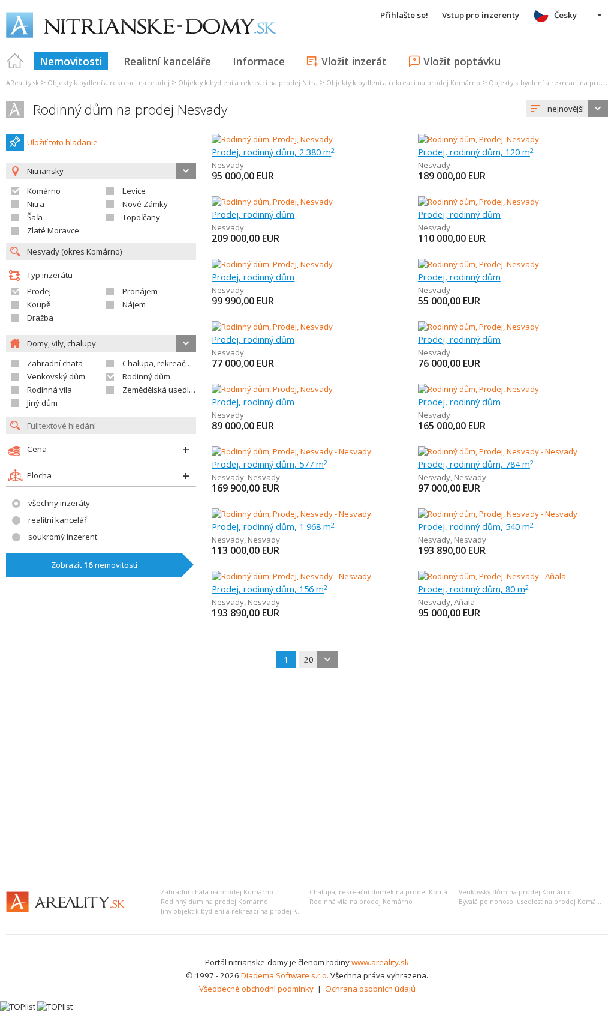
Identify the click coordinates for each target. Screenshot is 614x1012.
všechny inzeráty (59, 503)
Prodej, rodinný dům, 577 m (269, 464)
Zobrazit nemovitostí (94, 564)
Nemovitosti (71, 61)
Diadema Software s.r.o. (285, 975)
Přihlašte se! (404, 15)
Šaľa (35, 217)
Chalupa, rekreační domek (170, 363)
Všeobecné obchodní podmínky (256, 988)
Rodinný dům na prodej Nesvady (130, 109)
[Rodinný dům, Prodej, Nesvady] (272, 139)
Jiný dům (42, 402)
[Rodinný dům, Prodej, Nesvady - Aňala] (492, 576)
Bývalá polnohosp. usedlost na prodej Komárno (533, 901)
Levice (134, 190)
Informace (259, 61)
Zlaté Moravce (53, 230)
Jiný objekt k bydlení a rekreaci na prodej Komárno (242, 911)
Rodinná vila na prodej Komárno (361, 901)
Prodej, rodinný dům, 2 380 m (273, 152)
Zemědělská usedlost (161, 389)
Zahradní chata (55, 363)
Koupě (38, 304)
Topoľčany (141, 217)
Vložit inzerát (354, 61)
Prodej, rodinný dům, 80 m (473, 589)
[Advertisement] (307, 769)
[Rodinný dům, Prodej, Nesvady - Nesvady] (291, 451)
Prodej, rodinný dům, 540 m (476, 526)
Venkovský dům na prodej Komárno (515, 892)
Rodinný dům (146, 376)
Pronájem (140, 291)
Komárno (44, 190)
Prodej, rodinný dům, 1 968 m (273, 526)
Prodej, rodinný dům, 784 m (476, 464)
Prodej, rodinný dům (253, 214)
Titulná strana (15, 61)
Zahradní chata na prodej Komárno (217, 892)
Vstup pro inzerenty (480, 15)
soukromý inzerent (62, 536)
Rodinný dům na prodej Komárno (214, 901)
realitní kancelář (57, 519)
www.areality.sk (380, 962)
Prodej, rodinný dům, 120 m (476, 152)
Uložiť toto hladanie (62, 142)
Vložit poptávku (462, 61)
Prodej (39, 291)
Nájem (134, 304)
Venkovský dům (56, 376)
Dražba (40, 317)
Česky (565, 15)
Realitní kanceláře (167, 61)
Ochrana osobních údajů (370, 988)
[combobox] (567, 108)
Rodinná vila (49, 389)
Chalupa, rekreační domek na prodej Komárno (384, 892)
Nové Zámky (145, 204)
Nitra (35, 204)
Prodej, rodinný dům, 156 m (269, 589)
